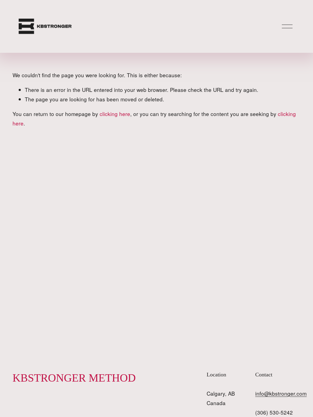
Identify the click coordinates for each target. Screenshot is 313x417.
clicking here (115, 114)
